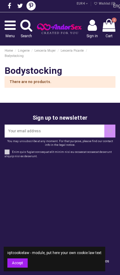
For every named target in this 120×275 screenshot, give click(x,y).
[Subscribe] (109, 131)
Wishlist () (106, 4)
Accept (17, 263)
